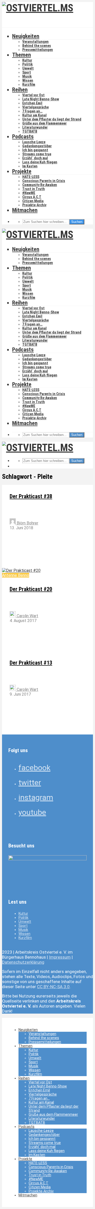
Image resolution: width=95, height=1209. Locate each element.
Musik (27, 76)
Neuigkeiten (25, 36)
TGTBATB (29, 131)
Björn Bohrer (27, 523)
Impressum (60, 957)
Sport (26, 72)
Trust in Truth (33, 189)
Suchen (76, 222)
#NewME (28, 193)
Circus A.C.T (31, 197)
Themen (21, 55)
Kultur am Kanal (34, 115)
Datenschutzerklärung (23, 962)
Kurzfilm (28, 84)
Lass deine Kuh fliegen (39, 162)
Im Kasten (29, 166)
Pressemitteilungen (37, 50)
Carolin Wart (27, 615)
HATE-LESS (30, 177)
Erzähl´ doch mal (35, 158)
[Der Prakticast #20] (21, 570)
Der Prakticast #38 (31, 496)
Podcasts (23, 136)
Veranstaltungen (35, 42)
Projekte (21, 171)
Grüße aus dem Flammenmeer (44, 123)
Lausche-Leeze (33, 142)
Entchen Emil (32, 103)
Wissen (27, 80)
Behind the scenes (36, 46)
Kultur (27, 60)
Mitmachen (24, 210)
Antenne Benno (15, 575)
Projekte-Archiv (34, 205)
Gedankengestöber (37, 146)
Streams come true (36, 154)
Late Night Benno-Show (40, 99)
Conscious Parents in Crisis (43, 181)
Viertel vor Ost (33, 95)
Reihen (20, 89)
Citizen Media (33, 201)
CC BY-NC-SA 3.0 (53, 986)
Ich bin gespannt (35, 150)
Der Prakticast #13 (31, 663)
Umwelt (28, 68)
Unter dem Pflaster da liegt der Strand (51, 119)
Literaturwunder (35, 127)
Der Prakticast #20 (31, 589)
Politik (27, 64)
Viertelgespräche (35, 107)
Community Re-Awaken (39, 185)
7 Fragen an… (32, 111)
